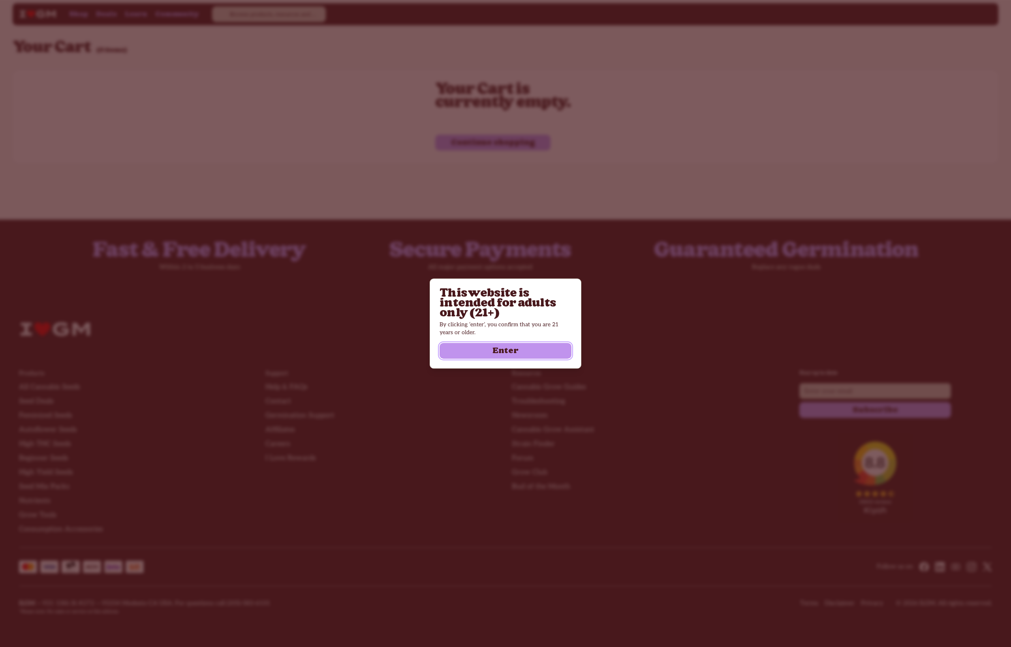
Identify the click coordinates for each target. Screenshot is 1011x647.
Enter (505, 350)
